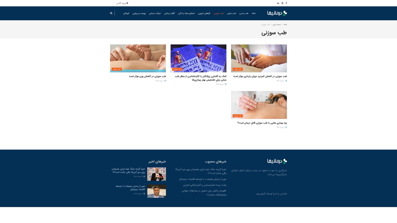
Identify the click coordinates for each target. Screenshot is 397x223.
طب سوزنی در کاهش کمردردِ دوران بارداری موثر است (260, 76)
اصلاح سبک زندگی (186, 13)
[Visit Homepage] (277, 13)
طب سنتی (231, 13)
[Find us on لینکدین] (278, 3)
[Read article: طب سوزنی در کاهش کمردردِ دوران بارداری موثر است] (259, 58)
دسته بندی (277, 24)
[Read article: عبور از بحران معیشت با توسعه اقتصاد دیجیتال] (156, 191)
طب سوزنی (219, 13)
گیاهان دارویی (204, 13)
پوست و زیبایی (139, 13)
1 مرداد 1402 (281, 81)
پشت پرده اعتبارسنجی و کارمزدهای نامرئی (204, 185)
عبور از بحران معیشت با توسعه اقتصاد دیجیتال (202, 179)
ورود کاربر (121, 3)
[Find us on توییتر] (282, 3)
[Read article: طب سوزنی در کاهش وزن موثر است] (138, 58)
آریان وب (260, 194)
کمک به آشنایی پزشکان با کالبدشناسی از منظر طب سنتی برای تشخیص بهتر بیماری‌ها (200, 78)
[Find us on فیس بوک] (286, 3)
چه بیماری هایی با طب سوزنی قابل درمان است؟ (262, 123)
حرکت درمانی (155, 13)
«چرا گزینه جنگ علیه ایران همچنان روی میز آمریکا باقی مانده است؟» (128, 170)
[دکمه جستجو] (111, 13)
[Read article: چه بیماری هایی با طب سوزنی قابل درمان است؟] (259, 105)
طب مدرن (243, 13)
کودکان (126, 13)
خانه (254, 13)
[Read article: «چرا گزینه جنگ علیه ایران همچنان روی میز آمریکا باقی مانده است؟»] (156, 174)
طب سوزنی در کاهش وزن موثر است (147, 76)
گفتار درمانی (169, 13)
